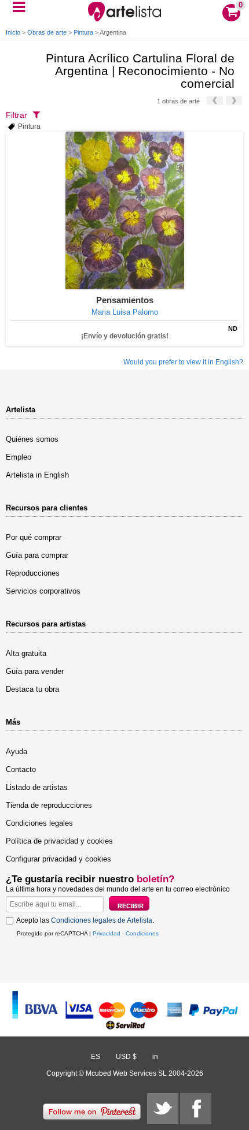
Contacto (21, 769)
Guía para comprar (37, 555)
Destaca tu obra (32, 689)
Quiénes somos (32, 439)
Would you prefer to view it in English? (183, 362)
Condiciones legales (39, 823)
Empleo (18, 457)
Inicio (13, 32)
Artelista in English (37, 475)
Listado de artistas (37, 787)
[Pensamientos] (124, 210)
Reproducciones (33, 573)
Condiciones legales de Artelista (101, 920)
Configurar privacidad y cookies (58, 859)
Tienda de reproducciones (49, 805)
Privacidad (106, 933)
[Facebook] (195, 1108)
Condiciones (142, 933)
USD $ (126, 1057)
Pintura (83, 32)
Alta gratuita (26, 653)
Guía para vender (35, 671)
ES (95, 1057)
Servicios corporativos (43, 591)
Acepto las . (85, 920)
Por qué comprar (33, 537)
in (155, 1057)
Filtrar (16, 115)
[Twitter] (162, 1108)
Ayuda (16, 751)
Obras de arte (47, 32)
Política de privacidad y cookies (59, 841)
